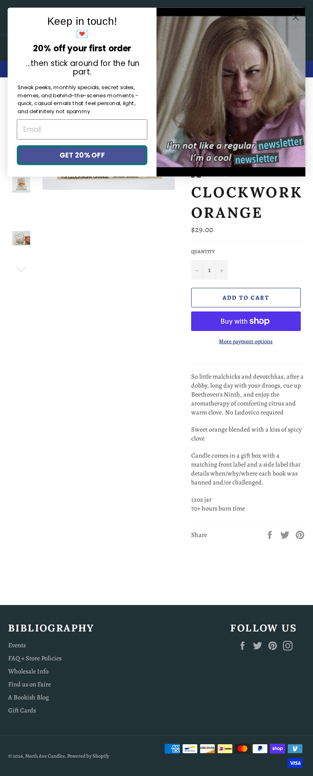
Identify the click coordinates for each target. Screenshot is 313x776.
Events (17, 645)
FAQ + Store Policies (35, 658)
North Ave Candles (45, 755)
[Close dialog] (295, 17)
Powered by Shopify (88, 755)
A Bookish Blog (28, 697)
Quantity (203, 251)
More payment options (246, 341)
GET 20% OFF (82, 155)
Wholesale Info (28, 671)
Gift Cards (22, 710)
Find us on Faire (29, 684)
